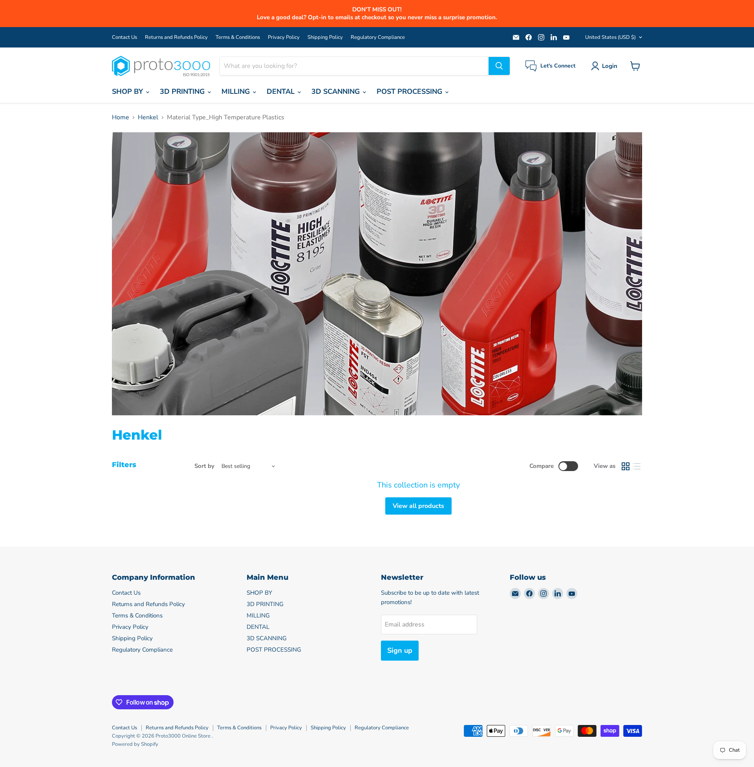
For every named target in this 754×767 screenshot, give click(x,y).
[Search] (499, 66)
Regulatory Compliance (378, 37)
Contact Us (124, 37)
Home (120, 117)
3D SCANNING (336, 91)
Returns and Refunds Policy (176, 37)
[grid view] (625, 466)
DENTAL (281, 91)
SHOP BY (128, 91)
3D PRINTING (183, 91)
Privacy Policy (284, 37)
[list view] (636, 466)
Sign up (399, 650)
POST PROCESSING (410, 91)
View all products (418, 506)
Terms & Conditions (238, 37)
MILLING (236, 91)
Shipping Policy (325, 37)
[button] (605, 66)
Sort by (204, 466)
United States (610, 37)
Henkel (148, 117)
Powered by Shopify (135, 744)
